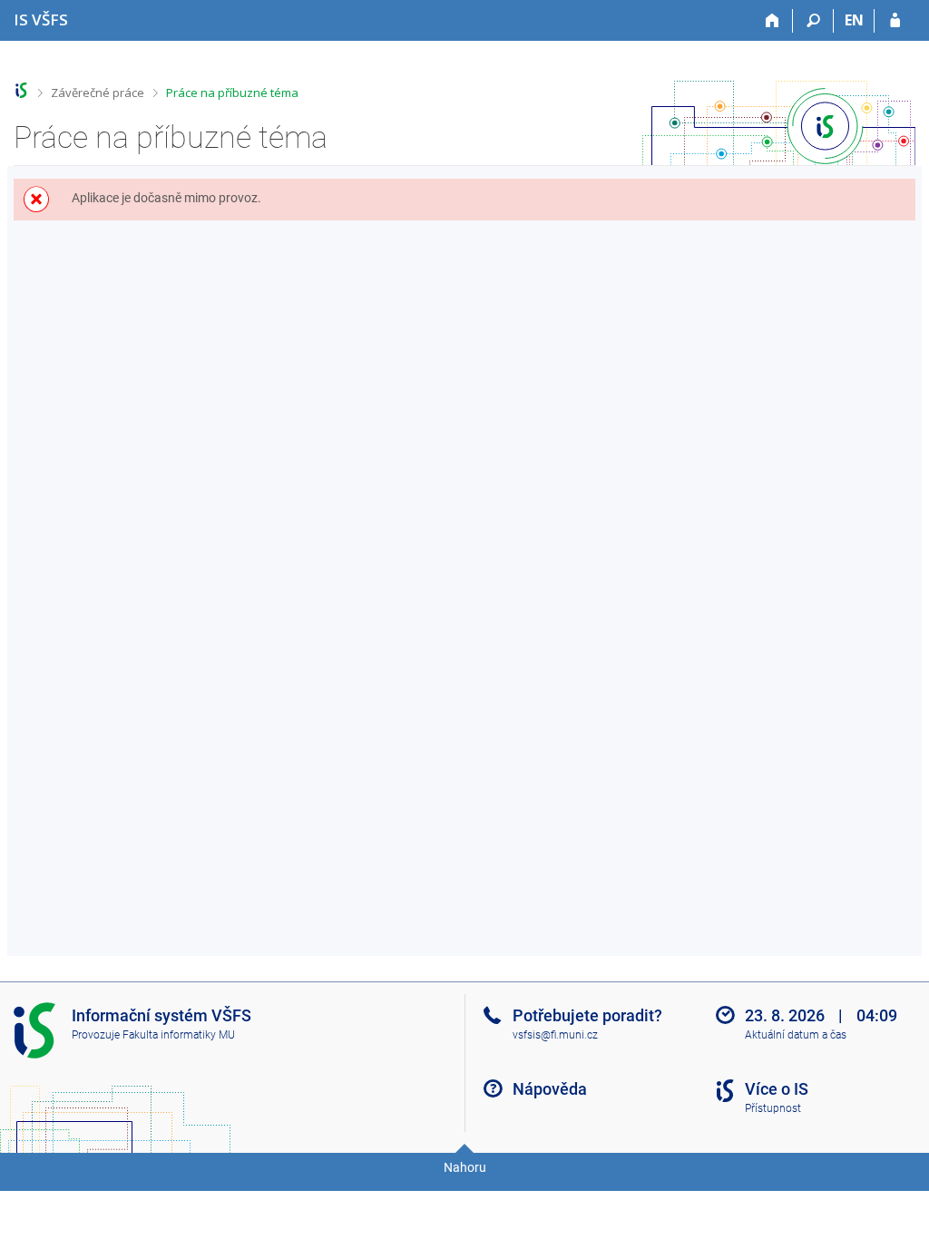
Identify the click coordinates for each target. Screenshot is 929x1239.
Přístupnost (773, 1108)
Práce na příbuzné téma (232, 92)
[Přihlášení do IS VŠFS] (895, 21)
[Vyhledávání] (813, 21)
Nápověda (550, 1088)
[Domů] (772, 21)
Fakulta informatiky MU (178, 1035)
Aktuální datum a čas (795, 1035)
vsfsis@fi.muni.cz (555, 1035)
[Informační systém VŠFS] (21, 90)
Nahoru (465, 1167)
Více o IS (776, 1088)
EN (854, 20)
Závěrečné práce (97, 92)
